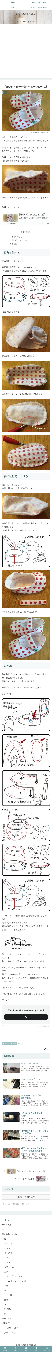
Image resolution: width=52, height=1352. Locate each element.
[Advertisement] (26, 51)
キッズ (7, 1043)
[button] (47, 900)
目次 (23, 232)
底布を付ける (17, 237)
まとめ (14, 244)
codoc (47, 1026)
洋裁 (14, 1043)
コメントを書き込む (26, 1197)
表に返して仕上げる (19, 240)
